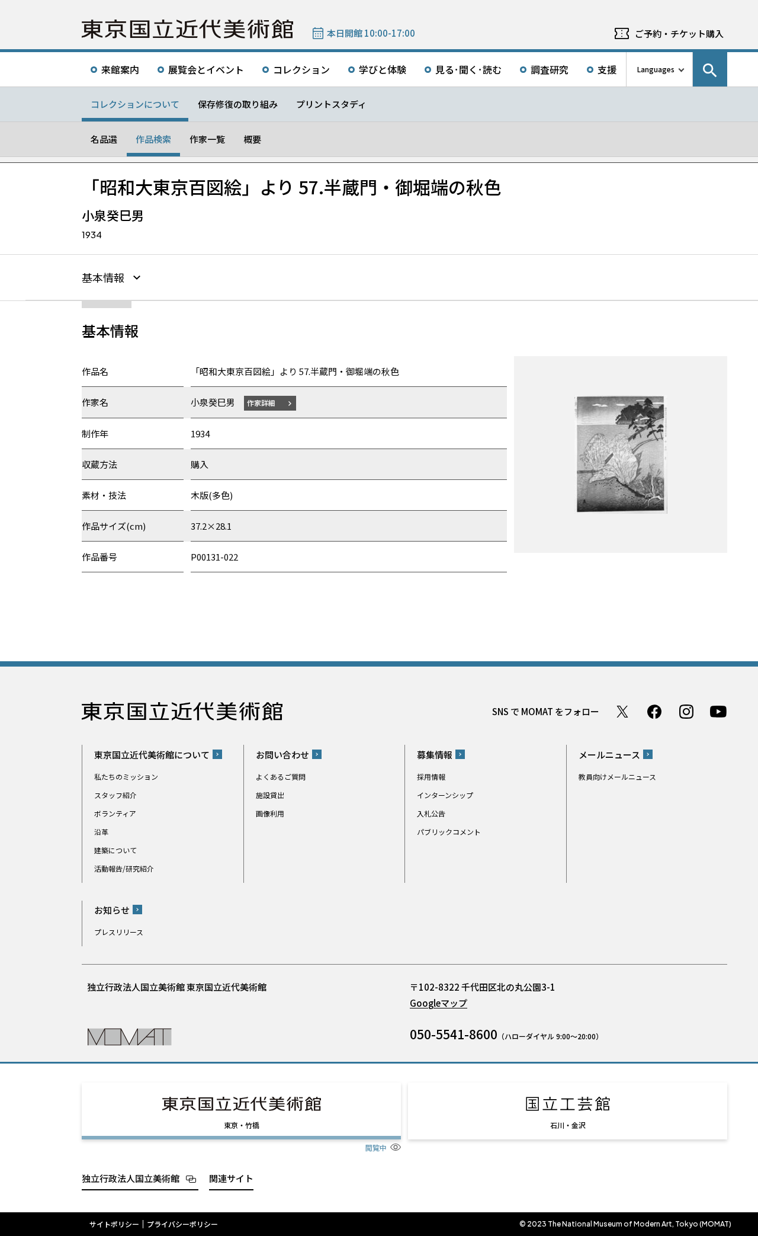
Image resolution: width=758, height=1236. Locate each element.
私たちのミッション (126, 776)
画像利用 (270, 813)
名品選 (104, 139)
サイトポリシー (114, 1224)
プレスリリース (118, 932)
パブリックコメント (449, 832)
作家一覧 (207, 139)
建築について (115, 850)
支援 (607, 69)
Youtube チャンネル (718, 712)
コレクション (301, 69)
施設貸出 (270, 795)
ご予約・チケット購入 (679, 33)
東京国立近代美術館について (152, 754)
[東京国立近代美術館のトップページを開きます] (129, 1036)
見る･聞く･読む (468, 69)
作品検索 (153, 139)
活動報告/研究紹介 (124, 868)
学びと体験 (382, 69)
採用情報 (431, 776)
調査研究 (549, 69)
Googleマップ (438, 1003)
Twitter (622, 712)
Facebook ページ (654, 712)
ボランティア (115, 813)
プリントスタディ (331, 104)
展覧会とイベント (206, 69)
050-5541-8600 (453, 1034)
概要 (252, 139)
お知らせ (112, 910)
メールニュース (609, 754)
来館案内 (120, 69)
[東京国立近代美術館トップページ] (187, 29)
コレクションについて (135, 104)
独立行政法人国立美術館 (130, 1178)
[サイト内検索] (710, 69)
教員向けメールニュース (617, 776)
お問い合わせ (282, 754)
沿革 (101, 832)
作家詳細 (261, 403)
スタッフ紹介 (115, 795)
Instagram (686, 712)
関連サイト (231, 1178)
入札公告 (431, 813)
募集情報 (434, 754)
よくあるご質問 (281, 776)
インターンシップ (445, 795)
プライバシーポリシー (182, 1224)
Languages (656, 69)
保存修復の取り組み (238, 104)
